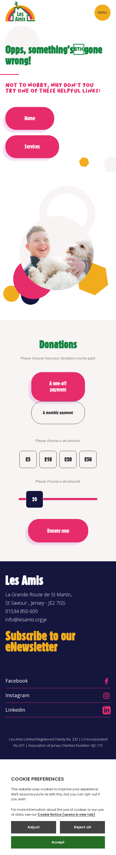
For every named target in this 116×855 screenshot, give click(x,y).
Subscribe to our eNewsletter (40, 641)
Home (30, 118)
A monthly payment (58, 412)
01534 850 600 (21, 611)
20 (34, 499)
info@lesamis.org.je (26, 619)
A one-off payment (58, 386)
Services (32, 146)
